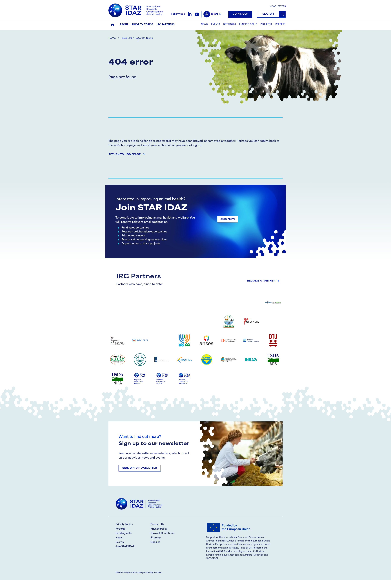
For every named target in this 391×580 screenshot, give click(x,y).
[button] (190, 14)
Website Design (122, 573)
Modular (158, 573)
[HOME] (112, 25)
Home (112, 38)
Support (138, 573)
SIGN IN (216, 14)
